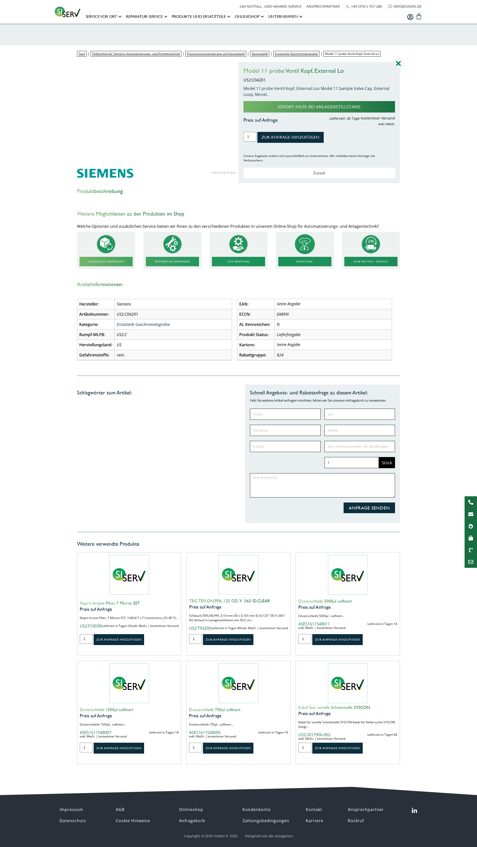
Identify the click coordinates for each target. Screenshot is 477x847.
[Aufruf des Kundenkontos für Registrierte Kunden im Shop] (410, 17)
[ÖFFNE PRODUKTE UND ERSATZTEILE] (229, 17)
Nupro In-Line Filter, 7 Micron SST (110, 603)
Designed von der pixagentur (269, 836)
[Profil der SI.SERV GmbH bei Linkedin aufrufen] (414, 811)
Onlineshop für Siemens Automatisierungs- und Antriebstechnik (136, 54)
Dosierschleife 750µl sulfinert (214, 709)
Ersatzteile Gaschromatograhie (296, 54)
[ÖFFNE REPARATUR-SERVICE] (165, 17)
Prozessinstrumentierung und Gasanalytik (216, 54)
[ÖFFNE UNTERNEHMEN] (301, 17)
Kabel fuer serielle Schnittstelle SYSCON (334, 707)
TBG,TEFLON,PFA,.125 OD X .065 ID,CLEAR (229, 600)
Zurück (319, 172)
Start (82, 54)
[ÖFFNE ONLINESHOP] (262, 17)
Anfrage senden (369, 507)
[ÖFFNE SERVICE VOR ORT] (120, 17)
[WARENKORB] (418, 16)
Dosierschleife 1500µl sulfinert (106, 709)
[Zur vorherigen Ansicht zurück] (398, 67)
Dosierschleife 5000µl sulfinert (325, 601)
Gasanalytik (260, 54)
